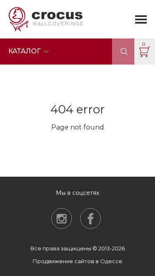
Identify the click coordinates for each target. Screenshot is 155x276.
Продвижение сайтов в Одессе (77, 261)
